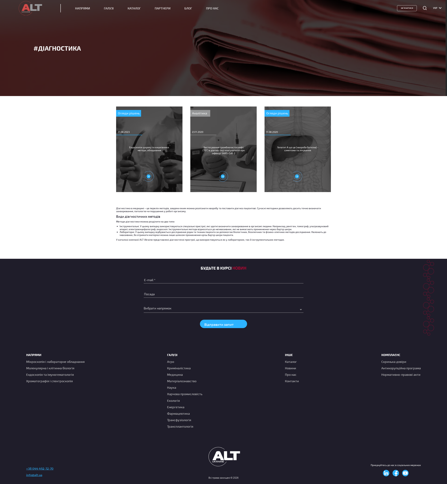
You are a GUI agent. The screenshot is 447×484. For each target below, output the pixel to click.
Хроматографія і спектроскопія (49, 381)
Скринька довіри (393, 362)
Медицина (175, 374)
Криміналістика (179, 368)
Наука (171, 387)
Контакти (292, 381)
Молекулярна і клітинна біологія (50, 368)
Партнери (162, 8)
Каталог (134, 8)
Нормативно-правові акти (400, 374)
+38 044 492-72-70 (39, 468)
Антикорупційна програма (401, 368)
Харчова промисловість (184, 394)
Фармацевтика (178, 413)
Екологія (173, 400)
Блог (188, 8)
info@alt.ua (34, 475)
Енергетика (175, 407)
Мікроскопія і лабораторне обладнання (55, 362)
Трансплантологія (180, 426)
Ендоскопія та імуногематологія (50, 374)
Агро (170, 362)
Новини (290, 368)
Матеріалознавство (181, 381)
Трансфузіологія (179, 420)
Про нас (290, 374)
